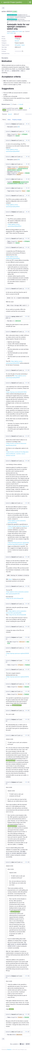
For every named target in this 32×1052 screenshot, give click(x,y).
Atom (22, 1044)
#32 (28, 735)
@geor (10, 579)
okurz (13, 31)
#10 (28, 238)
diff (18, 126)
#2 (28, 131)
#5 (28, 164)
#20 (28, 557)
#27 (28, 669)
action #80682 (16, 182)
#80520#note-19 (17, 705)
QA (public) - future (20, 45)
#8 (28, 195)
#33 (28, 782)
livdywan (13, 124)
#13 (28, 316)
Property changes (16, 119)
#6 (28, 179)
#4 (28, 156)
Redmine (9, 1049)
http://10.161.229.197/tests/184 (18, 614)
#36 (28, 1014)
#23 (28, 626)
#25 (28, 647)
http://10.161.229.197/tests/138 (15, 598)
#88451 (11, 1009)
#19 (28, 503)
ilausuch (17, 40)
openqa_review (15, 316)
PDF (28, 1044)
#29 (28, 691)
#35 (28, 976)
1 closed (20, 104)
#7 (28, 188)
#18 (28, 460)
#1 (28, 124)
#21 (28, 586)
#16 (28, 382)
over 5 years (19, 31)
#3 (28, 140)
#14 (28, 331)
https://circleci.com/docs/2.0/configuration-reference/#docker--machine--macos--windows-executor (17, 453)
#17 (28, 436)
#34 (28, 862)
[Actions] (29, 108)
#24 (28, 637)
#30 (28, 710)
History (4, 119)
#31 (28, 719)
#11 (28, 247)
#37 (28, 1031)
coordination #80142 (12, 14)
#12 (28, 288)
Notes (9, 119)
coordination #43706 (12, 19)
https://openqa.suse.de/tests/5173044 (17, 392)
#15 (28, 370)
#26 (28, 660)
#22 (28, 603)
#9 (28, 211)
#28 (28, 684)
